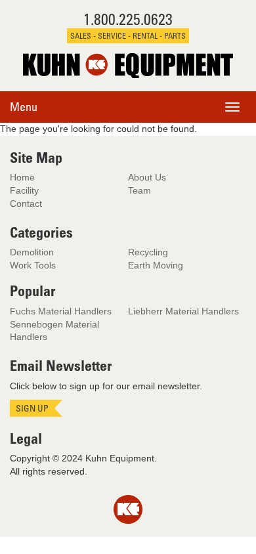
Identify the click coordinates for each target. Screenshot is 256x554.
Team (139, 190)
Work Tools (33, 265)
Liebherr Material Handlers (183, 311)
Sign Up (32, 408)
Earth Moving (155, 265)
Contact (26, 203)
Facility (24, 190)
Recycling (148, 252)
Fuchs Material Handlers (61, 311)
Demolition (32, 252)
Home (22, 177)
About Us (147, 177)
